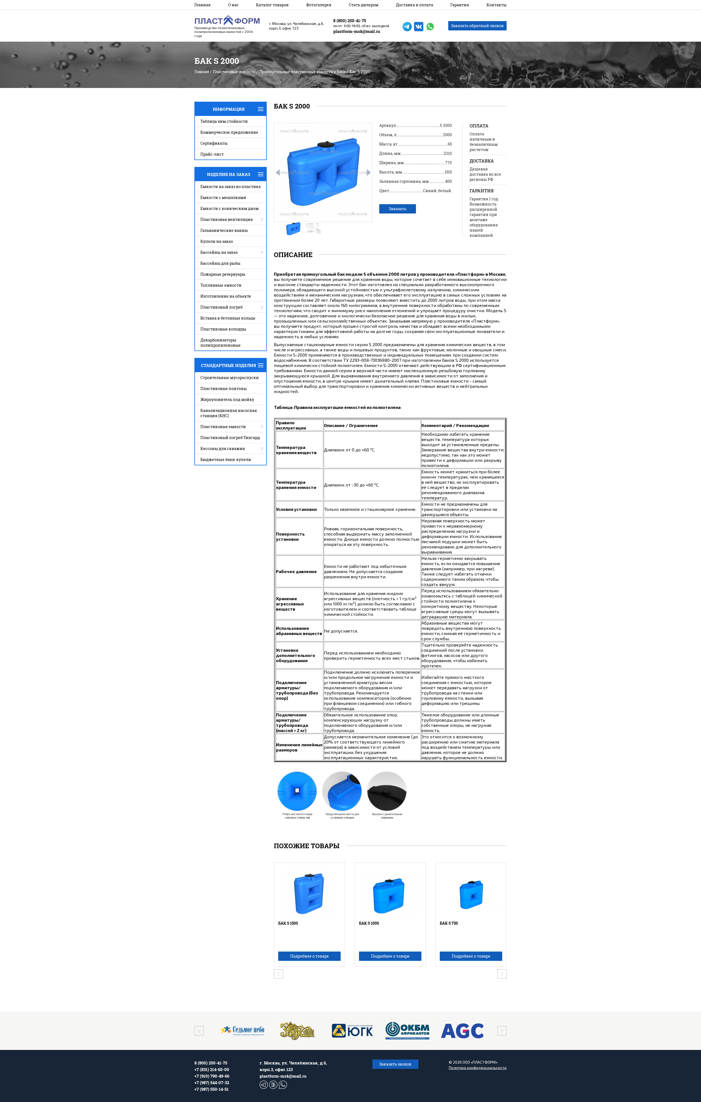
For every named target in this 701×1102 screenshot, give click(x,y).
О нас (233, 4)
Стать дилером (363, 4)
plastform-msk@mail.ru (356, 31)
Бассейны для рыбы (220, 263)
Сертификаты (214, 143)
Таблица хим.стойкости (224, 121)
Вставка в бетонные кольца (227, 318)
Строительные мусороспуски (229, 377)
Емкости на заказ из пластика (230, 186)
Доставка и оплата (414, 4)
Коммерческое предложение (229, 132)
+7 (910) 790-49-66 (211, 1076)
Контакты (497, 4)
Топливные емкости (221, 285)
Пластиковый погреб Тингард (230, 437)
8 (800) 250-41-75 (349, 20)
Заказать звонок (395, 1064)
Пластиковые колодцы (223, 329)
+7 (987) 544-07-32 (211, 1082)
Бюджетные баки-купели (225, 459)
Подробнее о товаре (309, 956)
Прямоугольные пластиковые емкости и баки (302, 71)
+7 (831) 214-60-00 (211, 1069)
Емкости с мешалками (223, 197)
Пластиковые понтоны (223, 388)
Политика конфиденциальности (478, 1067)
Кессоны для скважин (222, 448)
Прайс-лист (212, 154)
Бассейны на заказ (219, 252)
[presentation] (277, 172)
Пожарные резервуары (222, 274)
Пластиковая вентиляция (226, 219)
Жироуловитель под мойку (227, 399)
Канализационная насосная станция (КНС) (228, 413)
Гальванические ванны (224, 230)
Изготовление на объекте (225, 296)
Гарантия (459, 4)
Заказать (397, 208)
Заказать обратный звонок (477, 25)
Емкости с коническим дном (229, 208)
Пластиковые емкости (234, 71)
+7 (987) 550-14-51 (211, 1089)
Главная (202, 4)
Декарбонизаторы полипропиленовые (220, 342)
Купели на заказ (216, 241)
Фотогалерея (318, 4)
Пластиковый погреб (221, 307)
